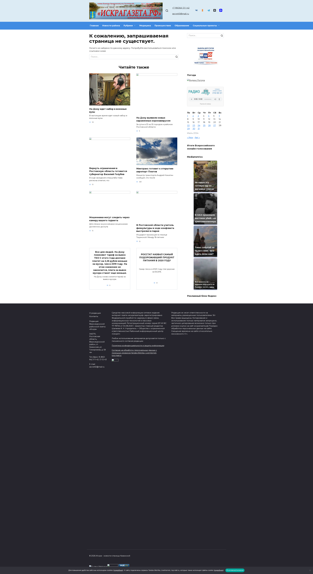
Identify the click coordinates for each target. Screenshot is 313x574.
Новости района (111, 25)
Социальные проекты (205, 25)
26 (209, 125)
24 (199, 125)
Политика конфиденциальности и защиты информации (138, 345)
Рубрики (128, 25)
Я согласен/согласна (235, 570)
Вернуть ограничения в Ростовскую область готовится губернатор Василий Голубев (108, 171)
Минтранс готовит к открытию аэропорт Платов (154, 170)
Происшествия (163, 25)
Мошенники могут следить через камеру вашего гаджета (109, 219)
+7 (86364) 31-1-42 (181, 8)
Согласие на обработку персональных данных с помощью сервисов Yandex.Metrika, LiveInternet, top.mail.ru (134, 353)
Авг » (197, 137)
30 (194, 128)
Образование (182, 25)
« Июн (190, 137)
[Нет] (310, 570)
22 (188, 125)
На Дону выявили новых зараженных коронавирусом (153, 119)
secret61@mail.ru (180, 14)
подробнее (118, 570)
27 (214, 125)
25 (204, 125)
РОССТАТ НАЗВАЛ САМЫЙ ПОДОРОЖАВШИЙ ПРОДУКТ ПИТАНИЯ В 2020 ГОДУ (156, 257)
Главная (94, 25)
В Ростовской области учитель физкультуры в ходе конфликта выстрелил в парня (155, 228)
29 (188, 128)
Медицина (145, 25)
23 (194, 125)
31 (199, 128)
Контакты (93, 316)
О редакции (95, 313)
